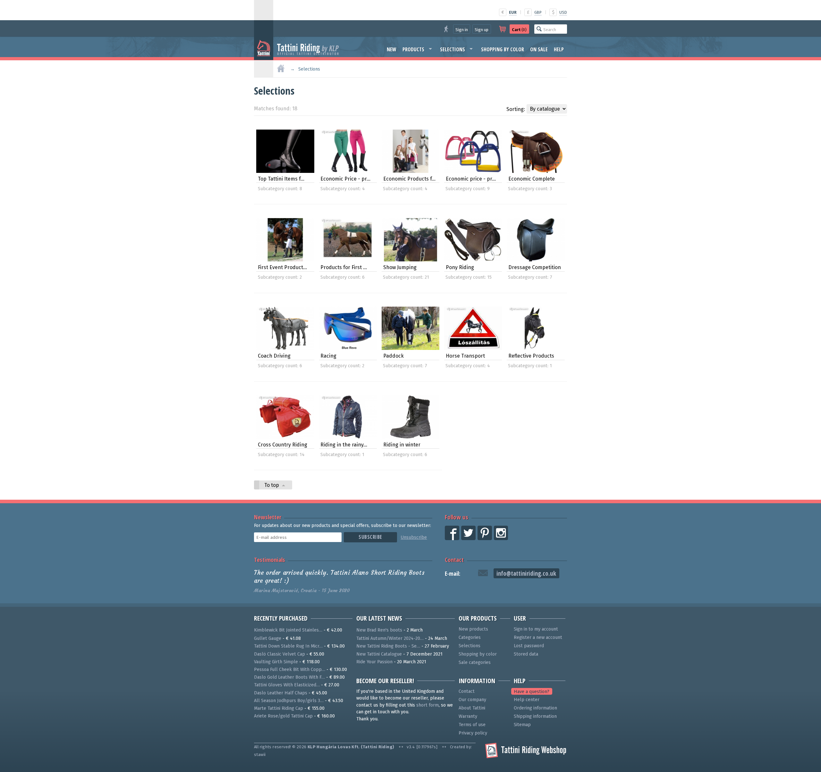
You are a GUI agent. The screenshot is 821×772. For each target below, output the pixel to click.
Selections (452, 49)
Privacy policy (473, 733)
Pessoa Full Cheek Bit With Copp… (289, 669)
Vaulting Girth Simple (276, 662)
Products (413, 49)
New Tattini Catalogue (379, 654)
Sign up (481, 29)
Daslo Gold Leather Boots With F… (289, 677)
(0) (519, 29)
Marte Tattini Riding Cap (278, 708)
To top (272, 485)
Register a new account (538, 637)
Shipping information (535, 716)
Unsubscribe (414, 537)
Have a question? (531, 691)
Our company (472, 699)
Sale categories (475, 662)
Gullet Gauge (267, 638)
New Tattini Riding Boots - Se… (388, 646)
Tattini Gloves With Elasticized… (287, 685)
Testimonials (269, 560)
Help (559, 49)
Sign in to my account (536, 629)
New (391, 49)
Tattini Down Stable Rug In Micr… (288, 646)
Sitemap (522, 724)
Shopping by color (502, 49)
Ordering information (535, 708)
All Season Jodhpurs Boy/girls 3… (289, 700)
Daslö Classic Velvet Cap (279, 654)
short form (427, 705)
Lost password (529, 646)
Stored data (526, 654)
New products (473, 629)
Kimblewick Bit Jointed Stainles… (288, 630)
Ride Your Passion (374, 662)
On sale (539, 49)
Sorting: (515, 109)
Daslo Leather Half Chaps (280, 693)
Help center (526, 699)
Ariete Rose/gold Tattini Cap (283, 716)
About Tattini (472, 708)
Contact (454, 560)
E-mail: (452, 573)
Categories (470, 637)
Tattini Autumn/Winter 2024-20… (390, 638)
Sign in (461, 29)
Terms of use (472, 724)
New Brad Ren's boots (379, 630)
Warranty (468, 716)
